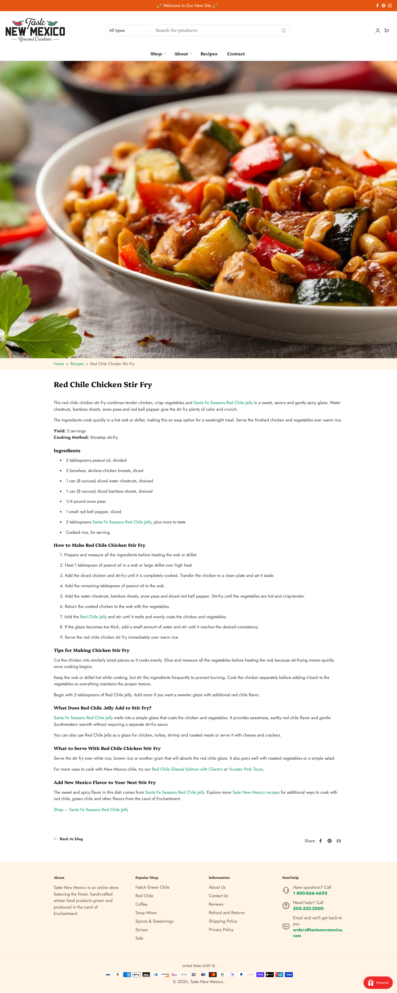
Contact (236, 53)
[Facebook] (377, 5)
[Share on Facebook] (320, 840)
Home (59, 364)
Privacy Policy (221, 930)
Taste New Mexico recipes (256, 792)
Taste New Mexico (206, 982)
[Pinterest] (383, 5)
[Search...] (284, 30)
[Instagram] (390, 5)
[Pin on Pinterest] (329, 840)
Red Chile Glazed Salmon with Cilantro (187, 769)
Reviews (216, 904)
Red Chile (144, 896)
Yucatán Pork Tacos (246, 769)
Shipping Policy (223, 921)
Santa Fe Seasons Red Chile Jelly (223, 403)
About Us (217, 887)
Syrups (141, 930)
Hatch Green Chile (152, 887)
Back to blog (71, 839)
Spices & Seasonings (154, 921)
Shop (156, 53)
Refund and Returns (227, 913)
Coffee (141, 904)
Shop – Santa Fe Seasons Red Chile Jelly (91, 810)
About (181, 53)
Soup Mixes (146, 913)
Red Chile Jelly (93, 617)
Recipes (209, 53)
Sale (139, 938)
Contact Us (218, 896)
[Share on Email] (338, 840)
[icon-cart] (386, 30)
